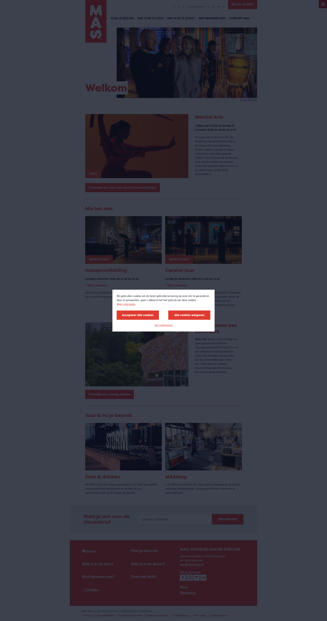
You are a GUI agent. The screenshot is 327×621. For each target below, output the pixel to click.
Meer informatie (126, 304)
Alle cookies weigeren (189, 315)
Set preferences (164, 325)
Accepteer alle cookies (138, 315)
